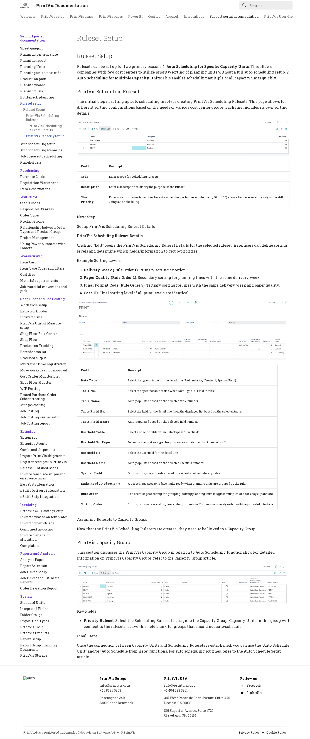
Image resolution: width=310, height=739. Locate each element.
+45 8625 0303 (110, 690)
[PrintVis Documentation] (24, 5)
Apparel (171, 17)
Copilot (154, 17)
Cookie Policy (276, 732)
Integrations (194, 17)
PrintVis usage (81, 17)
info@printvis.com (114, 685)
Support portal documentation (234, 17)
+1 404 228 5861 (176, 690)
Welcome (28, 17)
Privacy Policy (249, 732)
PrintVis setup (52, 17)
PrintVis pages (111, 17)
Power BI (135, 17)
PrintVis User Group (280, 17)
